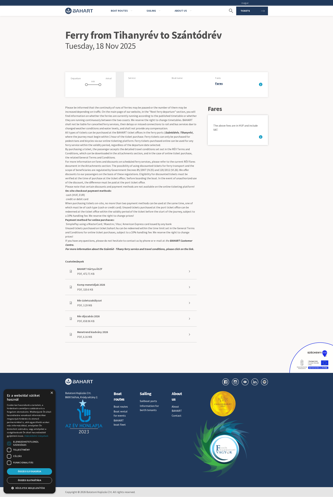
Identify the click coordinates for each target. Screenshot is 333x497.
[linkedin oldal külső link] (254, 381)
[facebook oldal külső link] (225, 381)
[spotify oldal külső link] (264, 381)
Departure (76, 78)
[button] (29, 488)
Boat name (177, 78)
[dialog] (29, 441)
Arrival (109, 78)
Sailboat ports (148, 401)
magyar (244, 3)
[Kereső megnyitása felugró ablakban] (229, 11)
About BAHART (177, 408)
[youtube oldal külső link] (245, 381)
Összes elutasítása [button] (29, 480)
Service (131, 78)
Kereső (229, 5)
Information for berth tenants (149, 408)
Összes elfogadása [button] (29, 471)
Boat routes (121, 406)
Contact (176, 415)
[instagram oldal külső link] (235, 381)
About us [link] (181, 10)
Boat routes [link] (119, 10)
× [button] (51, 393)
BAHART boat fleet (120, 422)
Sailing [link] (151, 10)
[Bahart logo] (79, 381)
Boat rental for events (120, 413)
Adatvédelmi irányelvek (36, 435)
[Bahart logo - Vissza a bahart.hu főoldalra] (79, 11)
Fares (218, 78)
